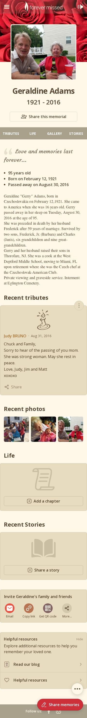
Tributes (11, 133)
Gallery (54, 133)
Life (32, 133)
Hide (79, 639)
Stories (76, 133)
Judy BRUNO (15, 336)
